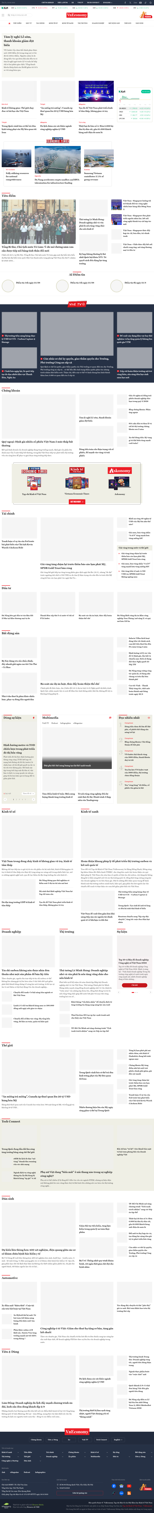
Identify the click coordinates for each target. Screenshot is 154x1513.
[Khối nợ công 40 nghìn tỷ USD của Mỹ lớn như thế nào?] (122, 522)
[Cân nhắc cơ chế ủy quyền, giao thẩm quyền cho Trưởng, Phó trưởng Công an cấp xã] (77, 334)
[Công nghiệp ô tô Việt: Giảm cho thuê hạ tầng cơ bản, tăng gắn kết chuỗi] (77, 1304)
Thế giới (127, 23)
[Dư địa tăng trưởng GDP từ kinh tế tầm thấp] (19, 889)
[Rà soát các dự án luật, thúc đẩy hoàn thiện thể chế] (96, 602)
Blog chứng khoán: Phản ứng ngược (140, 411)
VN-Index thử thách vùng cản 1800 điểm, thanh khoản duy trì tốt (137, 757)
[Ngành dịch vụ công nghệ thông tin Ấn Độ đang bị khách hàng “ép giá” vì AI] (7, 1176)
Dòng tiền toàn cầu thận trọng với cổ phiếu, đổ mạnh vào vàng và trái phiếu (96, 452)
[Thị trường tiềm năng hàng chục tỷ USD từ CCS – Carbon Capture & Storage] (19, 322)
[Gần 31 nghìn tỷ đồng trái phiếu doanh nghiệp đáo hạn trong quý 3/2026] (122, 399)
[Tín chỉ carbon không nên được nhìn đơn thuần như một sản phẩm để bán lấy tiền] (28, 951)
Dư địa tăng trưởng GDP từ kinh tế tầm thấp (18, 904)
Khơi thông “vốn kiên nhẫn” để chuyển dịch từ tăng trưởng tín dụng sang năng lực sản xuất (91, 1003)
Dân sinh (139, 23)
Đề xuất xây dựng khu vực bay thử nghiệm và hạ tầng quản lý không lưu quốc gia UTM (134, 339)
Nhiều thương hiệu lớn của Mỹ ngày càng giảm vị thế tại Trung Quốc (96, 1109)
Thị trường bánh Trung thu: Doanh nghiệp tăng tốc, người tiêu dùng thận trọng (140, 1361)
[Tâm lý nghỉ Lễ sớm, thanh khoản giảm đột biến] (77, 53)
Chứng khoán (48, 2)
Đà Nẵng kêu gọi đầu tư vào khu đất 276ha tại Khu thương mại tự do (17, 617)
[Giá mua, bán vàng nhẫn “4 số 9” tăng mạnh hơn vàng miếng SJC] (122, 536)
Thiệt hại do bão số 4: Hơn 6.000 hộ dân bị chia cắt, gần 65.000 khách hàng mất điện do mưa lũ (96, 129)
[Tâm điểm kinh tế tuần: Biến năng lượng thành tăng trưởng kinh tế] (59, 781)
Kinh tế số (53, 23)
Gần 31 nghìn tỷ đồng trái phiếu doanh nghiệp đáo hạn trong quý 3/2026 (140, 398)
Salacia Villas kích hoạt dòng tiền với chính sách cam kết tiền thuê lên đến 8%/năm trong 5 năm (140, 642)
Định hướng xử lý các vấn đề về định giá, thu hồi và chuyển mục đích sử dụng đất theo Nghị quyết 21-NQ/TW (140, 659)
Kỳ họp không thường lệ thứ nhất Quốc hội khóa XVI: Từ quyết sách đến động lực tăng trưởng (93, 259)
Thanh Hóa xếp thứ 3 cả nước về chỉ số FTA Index (57, 617)
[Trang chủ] (9, 23)
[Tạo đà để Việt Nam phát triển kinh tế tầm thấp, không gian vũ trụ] (96, 91)
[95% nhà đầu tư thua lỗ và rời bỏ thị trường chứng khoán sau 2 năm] (122, 427)
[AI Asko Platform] (120, 471)
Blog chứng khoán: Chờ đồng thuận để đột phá (137, 743)
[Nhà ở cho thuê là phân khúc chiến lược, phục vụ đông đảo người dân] (19, 683)
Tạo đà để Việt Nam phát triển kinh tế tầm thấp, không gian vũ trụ (96, 109)
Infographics (65, 723)
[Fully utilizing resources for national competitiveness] (16, 158)
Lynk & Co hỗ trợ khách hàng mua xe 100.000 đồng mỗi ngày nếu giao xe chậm (34, 1007)
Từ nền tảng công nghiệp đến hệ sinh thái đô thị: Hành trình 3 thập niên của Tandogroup (94, 797)
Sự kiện (122, 931)
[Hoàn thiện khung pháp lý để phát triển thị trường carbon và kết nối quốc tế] (116, 836)
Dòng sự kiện (12, 717)
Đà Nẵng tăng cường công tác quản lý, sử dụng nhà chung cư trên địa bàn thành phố (140, 675)
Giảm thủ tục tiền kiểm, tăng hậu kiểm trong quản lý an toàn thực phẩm (95, 1229)
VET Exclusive (10, 169)
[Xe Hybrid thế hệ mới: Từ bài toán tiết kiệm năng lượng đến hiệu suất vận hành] (7, 1319)
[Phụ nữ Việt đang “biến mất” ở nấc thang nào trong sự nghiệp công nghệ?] (77, 1147)
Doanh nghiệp (98, 23)
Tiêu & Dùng (63, 2)
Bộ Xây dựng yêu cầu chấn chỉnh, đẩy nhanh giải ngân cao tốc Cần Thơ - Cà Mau (19, 664)
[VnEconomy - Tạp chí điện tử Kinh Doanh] (77, 1431)
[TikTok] (145, 2)
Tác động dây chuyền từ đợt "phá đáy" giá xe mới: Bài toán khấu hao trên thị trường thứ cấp (134, 1308)
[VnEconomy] (57, 143)
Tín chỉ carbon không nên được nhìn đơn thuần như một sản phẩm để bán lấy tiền (25, 972)
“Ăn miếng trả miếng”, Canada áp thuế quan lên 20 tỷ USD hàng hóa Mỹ (56, 111)
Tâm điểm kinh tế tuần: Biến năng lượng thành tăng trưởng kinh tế (58, 795)
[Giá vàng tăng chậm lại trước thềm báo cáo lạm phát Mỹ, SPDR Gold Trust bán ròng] (77, 539)
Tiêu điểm (17, 23)
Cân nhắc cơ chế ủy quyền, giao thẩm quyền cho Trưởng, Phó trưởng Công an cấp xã (74, 361)
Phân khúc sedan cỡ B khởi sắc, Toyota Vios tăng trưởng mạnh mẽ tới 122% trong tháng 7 (25, 1334)
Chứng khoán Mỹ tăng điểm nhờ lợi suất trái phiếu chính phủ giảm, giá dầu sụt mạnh (140, 1069)
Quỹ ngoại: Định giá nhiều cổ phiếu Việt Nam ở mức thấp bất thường (37, 444)
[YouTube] (140, 2)
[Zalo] (135, 2)
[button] (33, 799)
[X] (130, 2)
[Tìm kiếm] (9, 15)
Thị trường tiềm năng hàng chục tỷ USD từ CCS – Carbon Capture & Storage (18, 339)
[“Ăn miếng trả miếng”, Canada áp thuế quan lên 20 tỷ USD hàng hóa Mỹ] (57, 91)
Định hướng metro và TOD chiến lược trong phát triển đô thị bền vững (19, 749)
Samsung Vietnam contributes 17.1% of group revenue (94, 176)
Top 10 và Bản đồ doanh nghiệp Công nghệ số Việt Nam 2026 (134, 961)
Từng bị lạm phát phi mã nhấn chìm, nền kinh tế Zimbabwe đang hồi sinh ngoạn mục (140, 1055)
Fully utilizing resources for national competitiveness (17, 176)
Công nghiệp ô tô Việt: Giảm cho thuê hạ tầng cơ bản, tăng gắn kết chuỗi (76, 1330)
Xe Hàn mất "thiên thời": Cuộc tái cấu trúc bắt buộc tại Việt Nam (18, 1307)
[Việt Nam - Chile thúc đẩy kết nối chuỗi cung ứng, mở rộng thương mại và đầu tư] (116, 248)
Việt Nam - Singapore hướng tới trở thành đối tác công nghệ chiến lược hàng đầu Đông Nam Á (137, 205)
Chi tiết (135, 985)
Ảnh (3, 1472)
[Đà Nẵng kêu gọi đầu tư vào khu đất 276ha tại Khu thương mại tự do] (19, 602)
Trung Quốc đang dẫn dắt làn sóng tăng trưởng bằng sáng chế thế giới (18, 1150)
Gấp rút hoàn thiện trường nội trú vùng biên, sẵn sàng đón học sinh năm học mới (134, 374)
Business (87, 169)
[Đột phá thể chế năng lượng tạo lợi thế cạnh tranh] (77, 748)
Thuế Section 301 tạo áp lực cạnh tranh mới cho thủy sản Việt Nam (90, 1016)
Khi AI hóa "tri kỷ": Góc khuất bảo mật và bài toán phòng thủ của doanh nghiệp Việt (134, 1152)
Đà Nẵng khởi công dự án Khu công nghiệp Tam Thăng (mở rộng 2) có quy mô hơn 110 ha (134, 618)
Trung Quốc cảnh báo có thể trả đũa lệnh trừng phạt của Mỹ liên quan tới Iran (19, 129)
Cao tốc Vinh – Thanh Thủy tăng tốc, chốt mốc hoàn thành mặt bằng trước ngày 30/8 (139, 690)
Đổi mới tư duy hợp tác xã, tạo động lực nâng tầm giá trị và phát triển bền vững (140, 1236)
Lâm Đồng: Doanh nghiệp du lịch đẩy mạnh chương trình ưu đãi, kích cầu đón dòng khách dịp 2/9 (37, 1405)
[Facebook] (125, 2)
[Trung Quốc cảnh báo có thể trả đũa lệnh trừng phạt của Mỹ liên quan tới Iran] (96, 1059)
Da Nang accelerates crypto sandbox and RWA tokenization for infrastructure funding (57, 181)
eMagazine (82, 104)
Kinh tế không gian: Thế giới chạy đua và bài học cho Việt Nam (18, 109)
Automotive (10, 1278)
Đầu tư (29, 23)
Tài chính (40, 23)
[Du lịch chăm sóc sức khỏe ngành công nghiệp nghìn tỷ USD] (96, 1365)
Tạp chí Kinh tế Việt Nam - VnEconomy (137, 1506)
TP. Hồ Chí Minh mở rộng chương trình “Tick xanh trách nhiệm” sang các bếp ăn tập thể (91, 1029)
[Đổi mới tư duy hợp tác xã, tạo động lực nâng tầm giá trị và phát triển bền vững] (122, 1237)
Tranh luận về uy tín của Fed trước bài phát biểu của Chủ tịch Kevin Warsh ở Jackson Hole (18, 544)
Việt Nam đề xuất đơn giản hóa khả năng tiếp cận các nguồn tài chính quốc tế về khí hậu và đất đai (98, 917)
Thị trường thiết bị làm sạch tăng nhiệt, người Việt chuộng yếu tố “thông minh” (94, 1414)
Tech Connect (93, 2)
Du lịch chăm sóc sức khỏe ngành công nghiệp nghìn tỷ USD (56, 127)
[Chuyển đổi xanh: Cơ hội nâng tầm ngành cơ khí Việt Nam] (7, 996)
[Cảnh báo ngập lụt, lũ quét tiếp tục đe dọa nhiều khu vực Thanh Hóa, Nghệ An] (19, 357)
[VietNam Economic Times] (77, 471)
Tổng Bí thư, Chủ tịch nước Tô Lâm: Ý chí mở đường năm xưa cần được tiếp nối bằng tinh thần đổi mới (37, 249)
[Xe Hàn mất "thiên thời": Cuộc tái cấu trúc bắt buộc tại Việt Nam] (19, 1292)
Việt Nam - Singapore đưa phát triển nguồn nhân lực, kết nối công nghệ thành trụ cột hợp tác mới (137, 220)
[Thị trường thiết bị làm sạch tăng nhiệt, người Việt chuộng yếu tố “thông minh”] (96, 1397)
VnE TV (80, 2)
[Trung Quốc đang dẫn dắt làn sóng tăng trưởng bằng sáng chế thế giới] (19, 1135)
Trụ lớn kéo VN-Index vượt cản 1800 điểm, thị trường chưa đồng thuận (136, 773)
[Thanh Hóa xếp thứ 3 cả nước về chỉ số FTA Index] (57, 602)
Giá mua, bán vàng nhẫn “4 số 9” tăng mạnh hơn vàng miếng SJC (139, 535)
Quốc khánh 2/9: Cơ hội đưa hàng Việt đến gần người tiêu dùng (139, 1388)
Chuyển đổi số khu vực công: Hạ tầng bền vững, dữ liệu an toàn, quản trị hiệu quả (32, 1020)
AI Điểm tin (77, 274)
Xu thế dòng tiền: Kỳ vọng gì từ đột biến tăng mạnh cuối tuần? (140, 440)
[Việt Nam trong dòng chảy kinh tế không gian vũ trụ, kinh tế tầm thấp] (37, 836)
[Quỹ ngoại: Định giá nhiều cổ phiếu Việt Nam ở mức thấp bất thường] (39, 416)
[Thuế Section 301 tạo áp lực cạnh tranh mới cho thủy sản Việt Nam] (64, 1019)
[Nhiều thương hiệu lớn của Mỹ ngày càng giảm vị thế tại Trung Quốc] (96, 1094)
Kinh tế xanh (67, 23)
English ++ (107, 2)
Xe (73, 2)
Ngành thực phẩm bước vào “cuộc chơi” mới (139, 1373)
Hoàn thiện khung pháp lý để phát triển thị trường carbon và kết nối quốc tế (116, 863)
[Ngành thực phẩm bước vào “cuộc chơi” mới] (122, 1375)
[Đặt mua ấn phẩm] (146, 14)
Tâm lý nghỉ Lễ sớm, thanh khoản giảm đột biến (19, 41)
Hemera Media (38, 1505)
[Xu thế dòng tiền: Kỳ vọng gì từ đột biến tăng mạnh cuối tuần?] (122, 441)
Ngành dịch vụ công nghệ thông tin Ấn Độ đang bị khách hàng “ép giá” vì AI (25, 1175)
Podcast (54, 723)
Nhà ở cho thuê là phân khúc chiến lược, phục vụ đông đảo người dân (18, 698)
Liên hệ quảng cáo (80, 1493)
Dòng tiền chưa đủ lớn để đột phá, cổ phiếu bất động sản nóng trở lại (138, 729)
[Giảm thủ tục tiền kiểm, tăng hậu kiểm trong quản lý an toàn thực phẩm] (96, 1212)
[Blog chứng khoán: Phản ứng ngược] (122, 413)
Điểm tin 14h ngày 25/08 (28, 283)
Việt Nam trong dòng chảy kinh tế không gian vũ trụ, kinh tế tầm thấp (37, 863)
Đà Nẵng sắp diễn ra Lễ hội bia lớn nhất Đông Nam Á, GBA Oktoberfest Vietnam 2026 (140, 1404)
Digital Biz (38, 176)
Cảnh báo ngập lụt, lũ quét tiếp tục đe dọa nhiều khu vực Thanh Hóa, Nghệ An (18, 374)
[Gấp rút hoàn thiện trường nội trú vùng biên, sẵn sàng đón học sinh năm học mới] (134, 357)
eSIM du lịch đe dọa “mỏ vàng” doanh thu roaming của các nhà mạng (25, 1161)
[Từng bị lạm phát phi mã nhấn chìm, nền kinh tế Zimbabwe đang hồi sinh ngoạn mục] (122, 1054)
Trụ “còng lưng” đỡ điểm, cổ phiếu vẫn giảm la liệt (137, 786)
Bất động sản (114, 23)
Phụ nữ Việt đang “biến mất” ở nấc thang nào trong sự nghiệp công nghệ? (76, 1174)
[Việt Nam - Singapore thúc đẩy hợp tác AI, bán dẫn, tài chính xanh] (116, 234)
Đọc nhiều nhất (129, 717)
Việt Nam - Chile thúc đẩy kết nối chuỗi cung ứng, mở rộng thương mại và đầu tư (137, 247)
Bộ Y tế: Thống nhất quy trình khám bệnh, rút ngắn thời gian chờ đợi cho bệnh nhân (96, 1264)
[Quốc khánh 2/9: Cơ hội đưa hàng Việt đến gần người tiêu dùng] (122, 1389)
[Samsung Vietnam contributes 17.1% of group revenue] (99, 158)
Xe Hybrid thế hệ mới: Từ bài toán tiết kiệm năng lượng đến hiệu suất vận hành (25, 1319)
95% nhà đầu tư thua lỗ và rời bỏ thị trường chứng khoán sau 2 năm (140, 426)
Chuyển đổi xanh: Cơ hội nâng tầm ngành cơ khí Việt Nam (33, 994)
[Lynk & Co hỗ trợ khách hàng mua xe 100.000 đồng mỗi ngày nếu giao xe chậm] (7, 1009)
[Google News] (150, 2)
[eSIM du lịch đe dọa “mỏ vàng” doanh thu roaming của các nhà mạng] (7, 1162)
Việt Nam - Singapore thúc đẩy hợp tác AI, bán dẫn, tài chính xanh (136, 233)
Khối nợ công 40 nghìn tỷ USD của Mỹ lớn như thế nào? (140, 521)
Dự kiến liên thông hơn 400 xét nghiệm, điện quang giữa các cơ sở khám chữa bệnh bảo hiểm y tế (39, 1252)
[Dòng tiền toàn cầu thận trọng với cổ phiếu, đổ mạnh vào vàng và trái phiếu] (96, 436)
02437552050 (65, 1488)
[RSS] (129, 1493)
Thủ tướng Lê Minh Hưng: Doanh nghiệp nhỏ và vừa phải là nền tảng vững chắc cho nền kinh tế (91, 224)
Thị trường (83, 23)
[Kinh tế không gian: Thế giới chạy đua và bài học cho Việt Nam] (19, 91)
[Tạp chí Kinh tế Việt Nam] (34, 471)
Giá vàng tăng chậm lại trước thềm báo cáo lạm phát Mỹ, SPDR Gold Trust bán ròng (73, 566)
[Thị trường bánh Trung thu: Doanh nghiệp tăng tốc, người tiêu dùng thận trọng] (122, 1360)
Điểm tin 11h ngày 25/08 (82, 283)
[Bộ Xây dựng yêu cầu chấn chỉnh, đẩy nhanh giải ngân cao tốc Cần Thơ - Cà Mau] (19, 647)
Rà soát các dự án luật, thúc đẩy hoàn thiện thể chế (95, 617)
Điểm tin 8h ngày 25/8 (135, 283)
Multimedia (50, 717)
